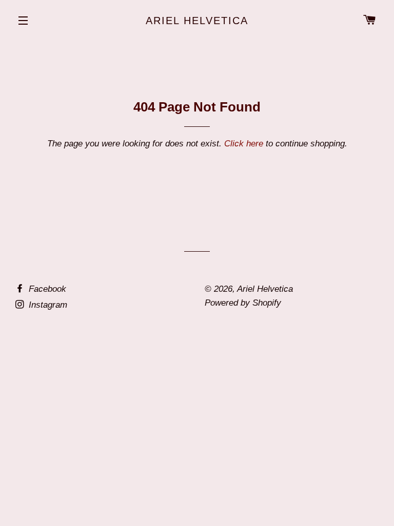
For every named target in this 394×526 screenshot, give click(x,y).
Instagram (46, 305)
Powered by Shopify (243, 303)
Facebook (46, 289)
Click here (243, 143)
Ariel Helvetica (197, 20)
